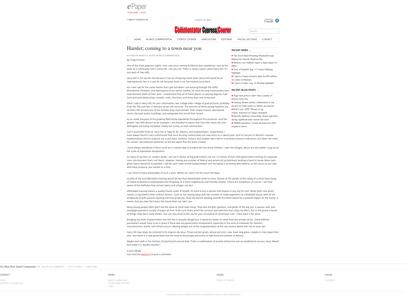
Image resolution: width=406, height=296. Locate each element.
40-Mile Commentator (159, 39)
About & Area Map (117, 280)
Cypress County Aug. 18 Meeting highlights (253, 82)
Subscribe (133, 12)
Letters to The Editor (11, 283)
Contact (267, 39)
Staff (3, 280)
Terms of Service (225, 280)
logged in (146, 254)
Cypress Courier (186, 39)
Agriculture (208, 39)
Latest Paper (74, 266)
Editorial (226, 39)
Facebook (330, 280)
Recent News (242, 50)
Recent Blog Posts (245, 90)
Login (143, 12)
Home (137, 39)
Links (111, 286)
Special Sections (247, 39)
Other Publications (119, 283)
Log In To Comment (53, 266)
